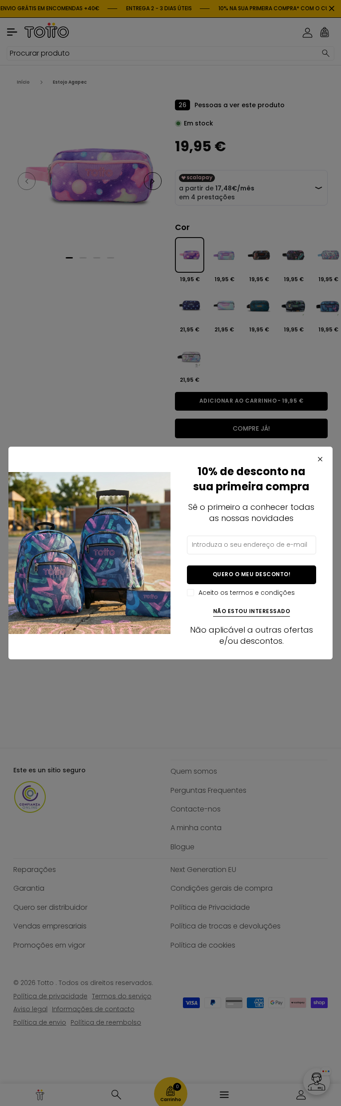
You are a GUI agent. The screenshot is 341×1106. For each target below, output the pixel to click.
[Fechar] (320, 459)
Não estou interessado (251, 611)
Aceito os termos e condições (246, 593)
